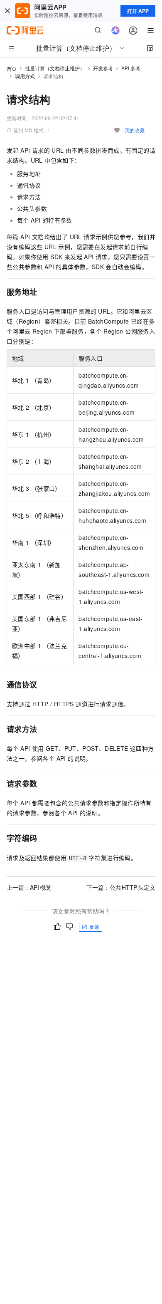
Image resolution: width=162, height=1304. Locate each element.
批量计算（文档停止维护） (55, 68)
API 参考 (130, 68)
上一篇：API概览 (29, 887)
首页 (12, 68)
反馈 (94, 926)
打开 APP (138, 11)
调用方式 (25, 75)
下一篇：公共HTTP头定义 (121, 887)
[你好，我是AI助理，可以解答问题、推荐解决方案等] (115, 30)
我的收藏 (135, 130)
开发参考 (103, 68)
